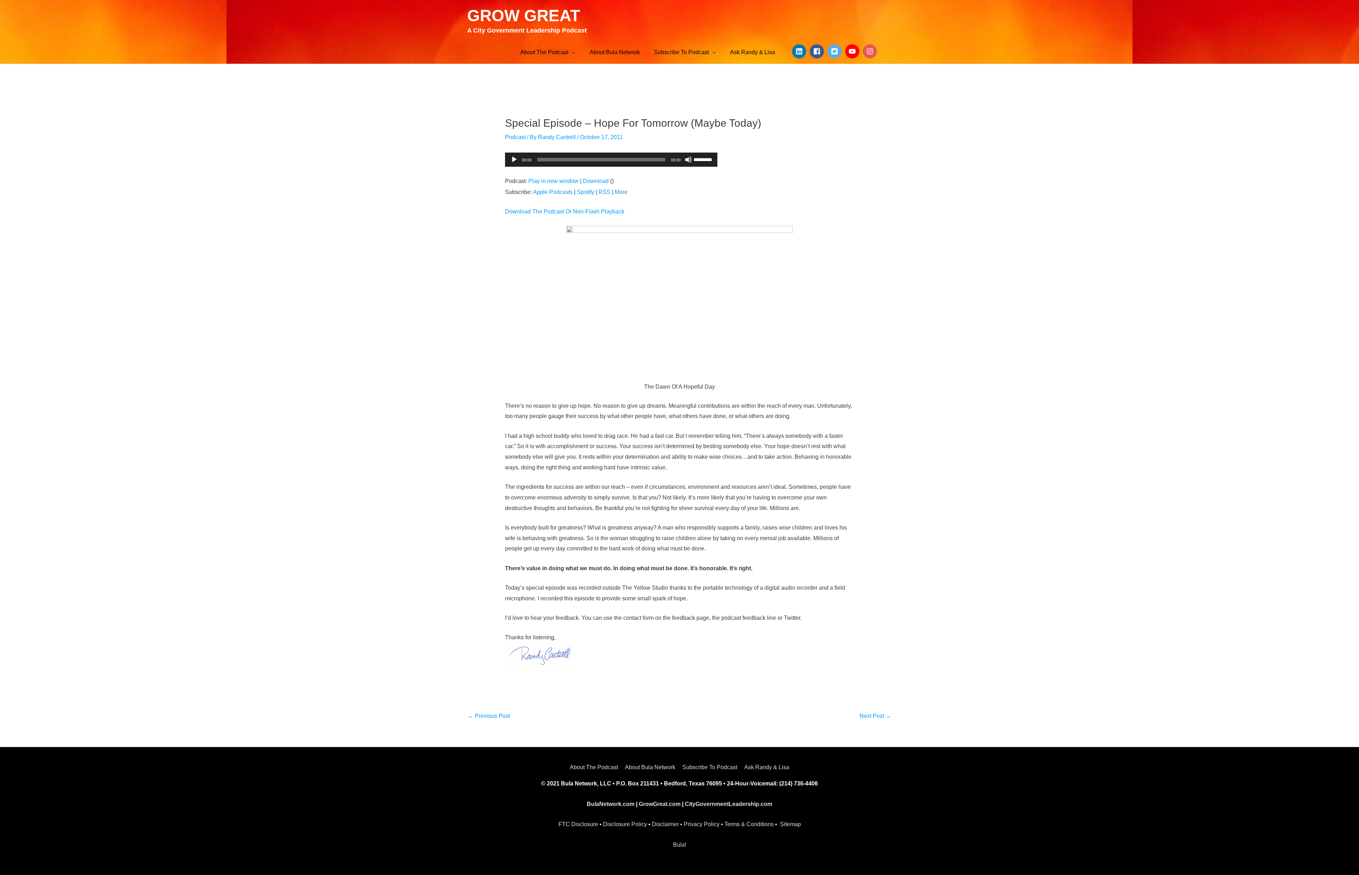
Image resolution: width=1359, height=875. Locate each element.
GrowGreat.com (660, 804)
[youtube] (853, 51)
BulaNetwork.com (611, 804)
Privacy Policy (701, 824)
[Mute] (688, 159)
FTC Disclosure (578, 824)
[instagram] (871, 51)
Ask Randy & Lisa (766, 767)
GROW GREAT (523, 15)
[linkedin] (800, 51)
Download (596, 181)
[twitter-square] (835, 51)
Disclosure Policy (625, 824)
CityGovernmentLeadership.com (728, 804)
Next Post (875, 716)
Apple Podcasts (553, 192)
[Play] (514, 159)
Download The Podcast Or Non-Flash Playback (564, 211)
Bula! (679, 845)
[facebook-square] (818, 51)
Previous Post (489, 716)
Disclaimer (665, 824)
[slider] (704, 159)
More (621, 192)
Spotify (585, 192)
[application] (611, 160)
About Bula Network (650, 767)
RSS (604, 192)
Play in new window (553, 181)
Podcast (515, 137)
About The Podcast (594, 767)
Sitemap (790, 824)
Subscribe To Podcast (709, 767)
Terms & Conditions (749, 824)
